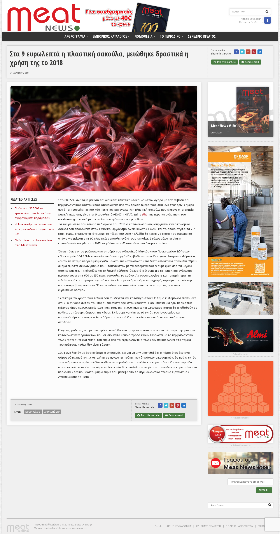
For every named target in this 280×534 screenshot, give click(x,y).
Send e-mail (250, 62)
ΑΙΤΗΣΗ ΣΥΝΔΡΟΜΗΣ (179, 526)
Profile (158, 526)
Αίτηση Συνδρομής (251, 19)
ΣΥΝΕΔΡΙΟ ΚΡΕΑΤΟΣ (202, 36)
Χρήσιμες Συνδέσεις (250, 22)
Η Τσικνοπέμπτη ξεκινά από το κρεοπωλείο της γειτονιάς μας (34, 229)
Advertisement (240, 354)
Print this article (225, 62)
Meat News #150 (223, 125)
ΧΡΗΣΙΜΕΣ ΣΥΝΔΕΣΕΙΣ (208, 526)
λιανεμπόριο (52, 411)
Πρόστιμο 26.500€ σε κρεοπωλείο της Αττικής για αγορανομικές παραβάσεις (33, 213)
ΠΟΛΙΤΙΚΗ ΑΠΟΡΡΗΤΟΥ (239, 526)
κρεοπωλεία (32, 411)
